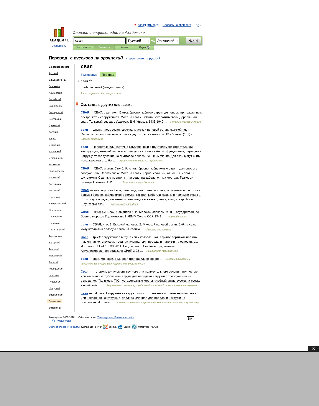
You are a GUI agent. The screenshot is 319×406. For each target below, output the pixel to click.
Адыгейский (55, 93)
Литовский (54, 190)
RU (197, 24)
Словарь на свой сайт (177, 24)
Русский (53, 73)
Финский (53, 262)
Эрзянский (55, 301)
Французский (56, 268)
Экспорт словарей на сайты (64, 326)
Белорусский (56, 112)
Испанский (55, 151)
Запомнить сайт (148, 24)
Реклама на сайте (124, 317)
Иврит (52, 138)
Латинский (54, 177)
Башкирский (55, 106)
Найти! (193, 40)
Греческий (54, 125)
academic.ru (59, 45)
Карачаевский (56, 171)
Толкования (83, 47)
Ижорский (54, 145)
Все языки (54, 86)
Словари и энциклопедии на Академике (109, 32)
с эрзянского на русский (143, 58)
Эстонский (55, 307)
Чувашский (55, 281)
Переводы (104, 47)
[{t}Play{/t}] (90, 80)
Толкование (89, 74)
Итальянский (56, 158)
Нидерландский (57, 203)
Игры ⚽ (144, 47)
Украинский (55, 255)
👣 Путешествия (61, 320)
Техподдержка (105, 317)
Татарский (54, 242)
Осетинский (55, 210)
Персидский (55, 216)
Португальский (57, 229)
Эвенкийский (56, 294)
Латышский (55, 184)
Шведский (54, 288)
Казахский (54, 164)
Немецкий (54, 197)
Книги (124, 47)
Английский (55, 99)
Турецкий (54, 249)
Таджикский (55, 236)
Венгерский (55, 119)
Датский (53, 132)
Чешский (54, 275)
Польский (54, 223)
